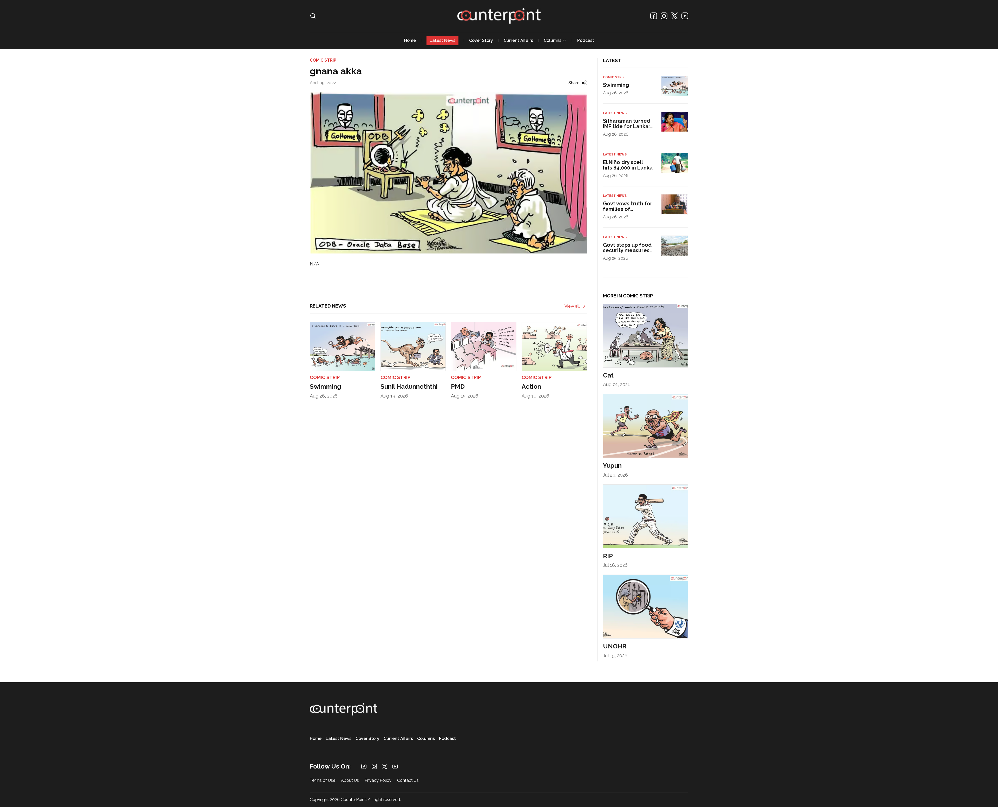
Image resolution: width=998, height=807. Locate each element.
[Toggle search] (313, 16)
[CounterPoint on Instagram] (664, 15)
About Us (350, 780)
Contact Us (408, 780)
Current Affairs (518, 40)
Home (410, 40)
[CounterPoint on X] (674, 15)
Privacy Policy (378, 780)
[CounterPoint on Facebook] (653, 15)
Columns (552, 40)
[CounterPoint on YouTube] (684, 15)
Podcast (585, 40)
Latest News (442, 40)
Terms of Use (322, 780)
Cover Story (481, 40)
